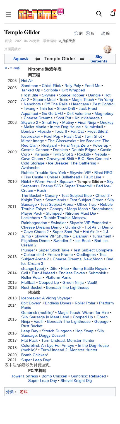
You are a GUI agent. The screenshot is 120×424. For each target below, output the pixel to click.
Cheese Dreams (38, 118)
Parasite (42, 154)
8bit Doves (30, 303)
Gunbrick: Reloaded (88, 376)
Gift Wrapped (73, 90)
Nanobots (32, 104)
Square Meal (44, 99)
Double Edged (84, 149)
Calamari (80, 236)
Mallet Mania (35, 127)
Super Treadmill (78, 186)
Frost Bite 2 (97, 131)
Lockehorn (30, 217)
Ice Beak (83, 240)
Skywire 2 (29, 122)
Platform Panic (58, 277)
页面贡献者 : (13, 49)
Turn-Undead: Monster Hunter (68, 340)
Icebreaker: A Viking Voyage (45, 298)
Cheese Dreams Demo (41, 227)
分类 (10, 391)
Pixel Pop (52, 136)
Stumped (54, 213)
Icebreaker (30, 136)
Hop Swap (84, 331)
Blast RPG (103, 172)
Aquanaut (29, 113)
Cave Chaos (32, 158)
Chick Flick (51, 85)
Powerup (100, 145)
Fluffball (28, 282)
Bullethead (70, 177)
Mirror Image (32, 141)
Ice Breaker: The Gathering (72, 163)
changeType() (33, 268)
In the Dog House (65, 127)
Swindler (58, 223)
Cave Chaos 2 (36, 231)
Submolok (97, 273)
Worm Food (45, 181)
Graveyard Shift (60, 158)
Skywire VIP (80, 172)
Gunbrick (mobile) (37, 312)
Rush (41, 190)
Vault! (92, 282)
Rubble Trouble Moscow (65, 217)
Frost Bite (29, 95)
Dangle (94, 95)
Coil (24, 273)
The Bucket (31, 195)
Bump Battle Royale (90, 268)
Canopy (56, 209)
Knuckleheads (87, 118)
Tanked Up (30, 90)
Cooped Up (49, 282)
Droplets (60, 149)
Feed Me (92, 85)
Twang (29, 108)
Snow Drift (66, 108)
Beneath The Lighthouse (68, 287)
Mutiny (68, 122)
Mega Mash (77, 209)
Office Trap (87, 204)
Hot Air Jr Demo (99, 227)
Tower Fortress (24, 376)
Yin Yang (105, 99)
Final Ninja (87, 122)
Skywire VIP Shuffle (52, 236)
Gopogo (101, 321)
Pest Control (103, 104)
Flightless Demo (35, 240)
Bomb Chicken (34, 355)
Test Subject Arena (56, 204)
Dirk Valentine (79, 113)
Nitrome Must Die (80, 213)
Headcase (80, 104)
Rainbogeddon (34, 223)
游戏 (24, 391)
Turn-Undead (43, 273)
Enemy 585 (51, 186)
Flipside (44, 131)
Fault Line (92, 177)
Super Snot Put (65, 231)
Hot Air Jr (91, 231)
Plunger (28, 250)
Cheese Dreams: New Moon (78, 259)
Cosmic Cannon (35, 149)
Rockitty (84, 154)
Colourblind (34, 254)
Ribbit (26, 181)
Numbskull (94, 127)
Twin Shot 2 (63, 154)
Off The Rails (56, 104)
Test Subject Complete (93, 250)
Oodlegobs (86, 254)
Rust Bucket (31, 287)
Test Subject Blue (76, 195)
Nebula (101, 154)
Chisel (52, 177)
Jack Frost (88, 108)
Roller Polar (31, 277)
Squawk (20, 59)
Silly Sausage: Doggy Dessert (62, 333)
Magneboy (104, 113)
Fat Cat (77, 131)
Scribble (51, 90)
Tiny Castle (33, 177)
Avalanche (30, 167)
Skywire (49, 95)
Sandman (29, 85)
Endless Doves (72, 273)
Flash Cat (72, 136)
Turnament (101, 236)
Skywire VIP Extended (88, 223)
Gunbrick (73, 227)
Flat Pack (29, 340)
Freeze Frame (60, 254)
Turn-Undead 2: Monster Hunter (69, 350)
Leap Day (29, 331)
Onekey (107, 122)
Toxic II (61, 131)
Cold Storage (32, 163)
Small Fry (50, 122)
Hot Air (27, 80)
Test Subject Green (87, 200)
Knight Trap (31, 200)
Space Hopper (72, 95)
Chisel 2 (102, 195)
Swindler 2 (62, 240)
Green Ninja (73, 282)
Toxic (63, 99)
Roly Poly (72, 85)
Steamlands (55, 200)
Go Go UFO (52, 113)
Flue (65, 268)
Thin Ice (46, 108)
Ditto (53, 268)
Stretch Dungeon (57, 331)
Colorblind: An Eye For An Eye (47, 345)
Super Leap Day (35, 360)
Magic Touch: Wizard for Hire (83, 312)
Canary (51, 195)
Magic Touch (83, 99)
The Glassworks (62, 141)
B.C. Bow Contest (93, 158)
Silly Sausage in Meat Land (45, 317)
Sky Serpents (98, 58)
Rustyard (49, 145)
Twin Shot (93, 136)
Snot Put (63, 118)
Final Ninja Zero (75, 145)
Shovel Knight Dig (76, 380)
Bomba (27, 131)
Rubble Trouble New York (43, 172)
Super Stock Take (54, 250)
